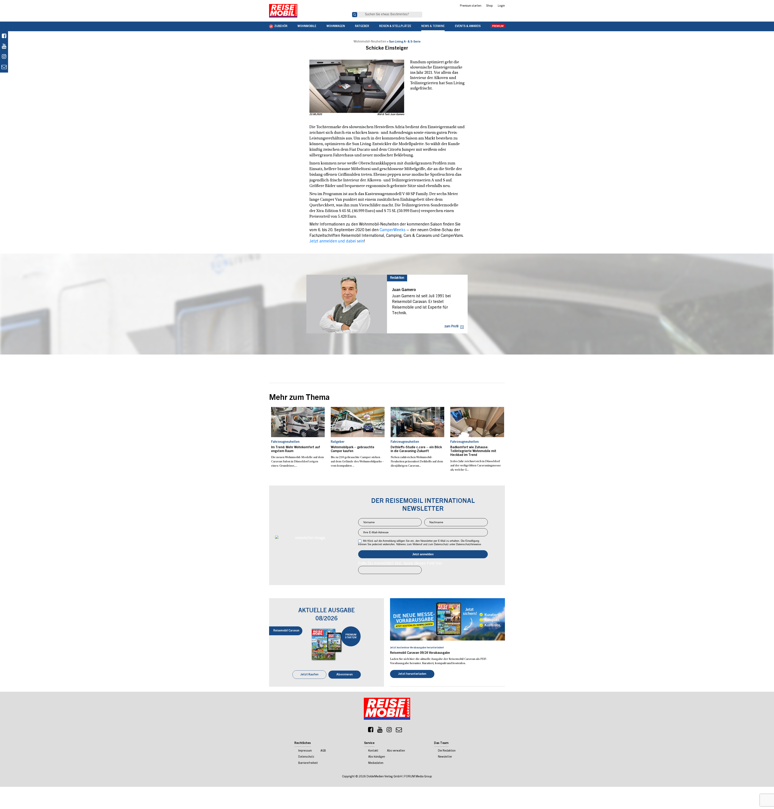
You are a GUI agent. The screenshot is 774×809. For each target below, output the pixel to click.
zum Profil (451, 326)
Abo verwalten (396, 751)
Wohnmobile (307, 26)
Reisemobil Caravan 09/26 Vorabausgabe (420, 653)
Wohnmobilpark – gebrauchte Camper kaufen (352, 449)
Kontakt (373, 751)
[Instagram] (389, 731)
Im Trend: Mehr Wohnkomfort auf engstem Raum (295, 449)
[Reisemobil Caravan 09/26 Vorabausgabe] (447, 619)
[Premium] (498, 26)
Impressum (305, 751)
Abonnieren (344, 674)
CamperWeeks (392, 230)
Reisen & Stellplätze (395, 26)
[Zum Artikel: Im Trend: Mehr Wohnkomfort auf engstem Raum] (298, 422)
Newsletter (445, 757)
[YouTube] (380, 731)
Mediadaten (375, 763)
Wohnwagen (336, 26)
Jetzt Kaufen (309, 674)
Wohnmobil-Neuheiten (370, 41)
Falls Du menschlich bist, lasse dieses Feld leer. (400, 563)
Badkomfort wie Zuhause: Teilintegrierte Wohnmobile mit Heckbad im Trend (473, 451)
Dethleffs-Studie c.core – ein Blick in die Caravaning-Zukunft (416, 449)
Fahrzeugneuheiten (285, 442)
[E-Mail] (399, 731)
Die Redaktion (447, 751)
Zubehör (280, 26)
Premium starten (470, 6)
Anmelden (423, 554)
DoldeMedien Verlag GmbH (384, 776)
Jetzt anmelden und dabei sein (336, 242)
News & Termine (433, 26)
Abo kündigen (376, 757)
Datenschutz (306, 757)
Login (501, 6)
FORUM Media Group (418, 776)
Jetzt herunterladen (412, 674)
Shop (489, 6)
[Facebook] (4, 36)
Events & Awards (468, 26)
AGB (323, 751)
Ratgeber (362, 26)
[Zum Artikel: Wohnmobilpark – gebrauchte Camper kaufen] (358, 422)
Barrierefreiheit (308, 763)
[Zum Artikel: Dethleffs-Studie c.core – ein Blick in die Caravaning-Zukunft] (417, 422)
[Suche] (354, 14)
